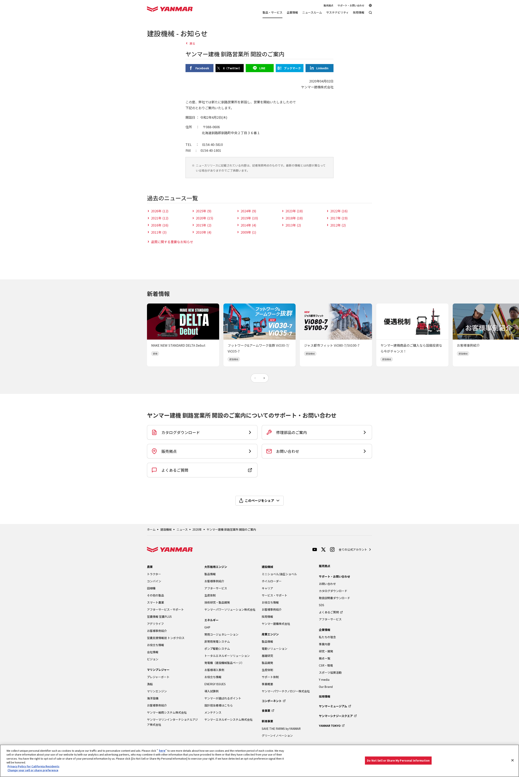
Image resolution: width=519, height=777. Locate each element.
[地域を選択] (370, 5)
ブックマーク (292, 68)
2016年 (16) (159, 225)
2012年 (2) (338, 225)
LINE (262, 68)
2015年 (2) (203, 225)
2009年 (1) (248, 232)
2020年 (197, 529)
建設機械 (166, 529)
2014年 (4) (248, 225)
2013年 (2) (293, 225)
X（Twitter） (232, 68)
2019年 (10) (249, 218)
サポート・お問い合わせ (351, 5)
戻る (192, 43)
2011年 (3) (159, 232)
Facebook (202, 68)
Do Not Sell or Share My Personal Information (398, 760)
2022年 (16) (339, 210)
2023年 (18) (294, 210)
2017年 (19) (339, 218)
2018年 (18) (294, 218)
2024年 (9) (248, 210)
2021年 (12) (159, 218)
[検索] (370, 14)
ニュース (182, 529)
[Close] (512, 760)
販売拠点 (328, 5)
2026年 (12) (159, 210)
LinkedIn (322, 68)
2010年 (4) (203, 232)
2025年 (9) (203, 210)
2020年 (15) (204, 218)
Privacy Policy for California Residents (33, 766)
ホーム (151, 529)
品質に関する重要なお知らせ (172, 241)
